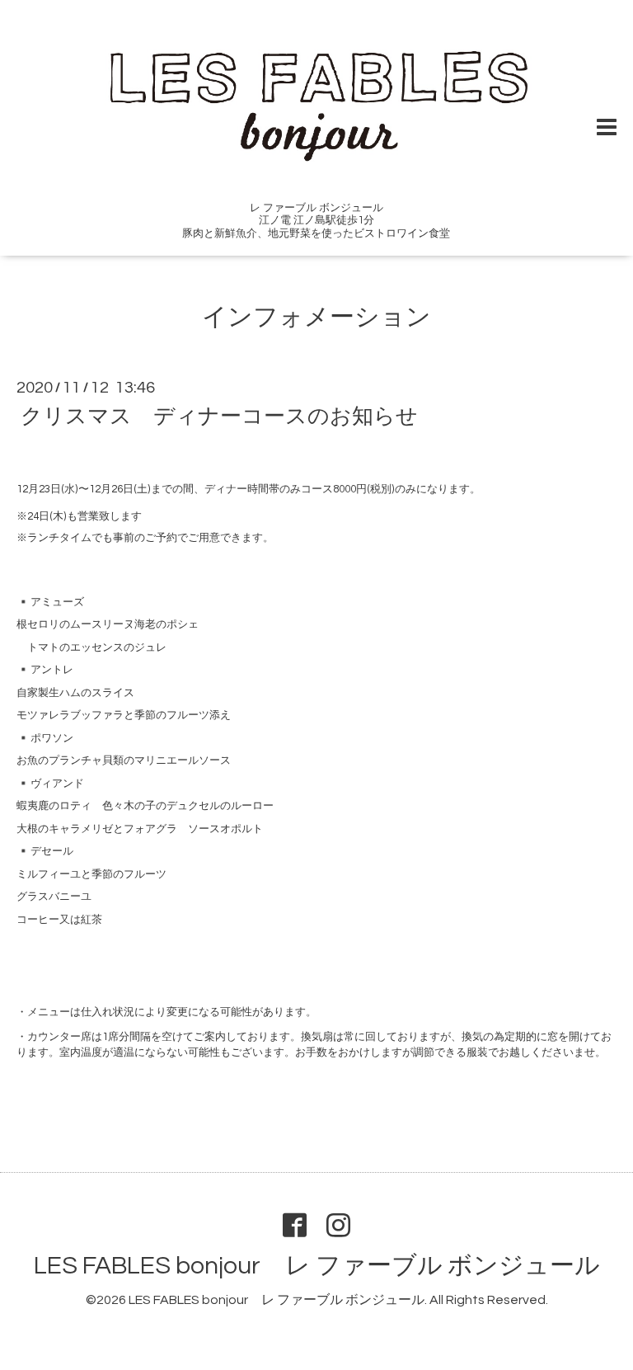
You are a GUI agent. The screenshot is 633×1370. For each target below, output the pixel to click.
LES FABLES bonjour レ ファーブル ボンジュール (317, 1265)
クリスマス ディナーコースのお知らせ (219, 416)
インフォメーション (316, 317)
